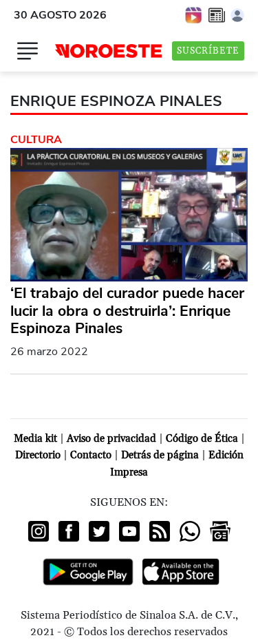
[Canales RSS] (159, 531)
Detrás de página (160, 455)
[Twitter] (99, 531)
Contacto (90, 455)
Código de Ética (202, 438)
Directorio (38, 455)
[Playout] (194, 14)
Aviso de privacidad (111, 438)
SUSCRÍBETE (208, 50)
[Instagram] (38, 531)
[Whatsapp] (190, 531)
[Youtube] (129, 531)
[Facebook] (69, 531)
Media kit (35, 438)
